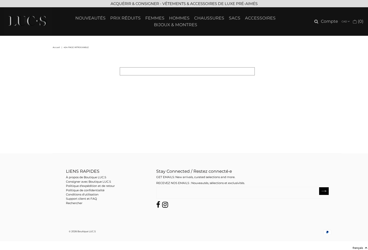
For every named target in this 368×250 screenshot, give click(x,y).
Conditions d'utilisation (82, 194)
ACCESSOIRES (260, 18)
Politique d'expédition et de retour (90, 186)
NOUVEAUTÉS (90, 18)
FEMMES (154, 18)
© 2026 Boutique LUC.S (82, 231)
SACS (234, 18)
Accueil (56, 47)
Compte (329, 22)
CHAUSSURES (209, 18)
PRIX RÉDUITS (125, 18)
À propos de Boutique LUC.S (86, 177)
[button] (360, 248)
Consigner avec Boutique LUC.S (88, 181)
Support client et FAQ (81, 198)
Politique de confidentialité (85, 190)
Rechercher (74, 203)
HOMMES (179, 18)
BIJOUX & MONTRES (175, 24)
